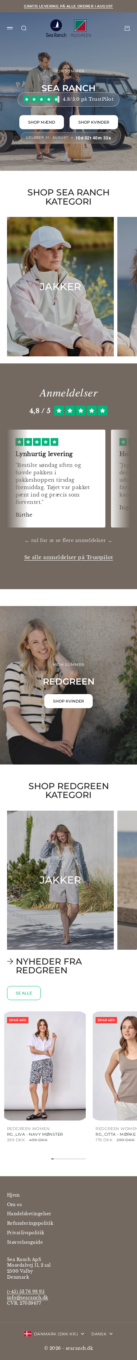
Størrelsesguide (25, 1242)
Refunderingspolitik (30, 1223)
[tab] (52, 966)
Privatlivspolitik (25, 1232)
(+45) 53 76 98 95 (26, 1291)
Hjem (13, 1195)
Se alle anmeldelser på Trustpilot (68, 558)
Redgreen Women (28, 1128)
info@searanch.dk (27, 1297)
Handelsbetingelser (29, 1213)
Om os (14, 1204)
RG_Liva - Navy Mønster (35, 1134)
